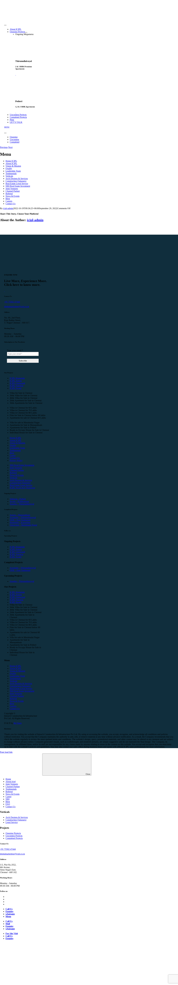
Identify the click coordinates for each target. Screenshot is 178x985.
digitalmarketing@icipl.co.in (16, 306)
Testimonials (11, 173)
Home (8, 779)
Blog (8, 198)
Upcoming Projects (14, 836)
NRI (7, 799)
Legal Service (12, 822)
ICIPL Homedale (17, 378)
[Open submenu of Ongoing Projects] (26, 32)
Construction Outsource (16, 181)
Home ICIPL (11, 161)
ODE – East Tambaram (20, 520)
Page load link (6, 752)
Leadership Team (13, 171)
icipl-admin (8, 208)
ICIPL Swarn (15, 388)
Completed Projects (14, 838)
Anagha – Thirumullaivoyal (22, 504)
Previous (4, 147)
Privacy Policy (16, 460)
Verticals (9, 176)
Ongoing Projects (13, 833)
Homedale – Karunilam (20, 522)
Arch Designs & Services (17, 178)
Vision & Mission (13, 166)
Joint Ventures (12, 188)
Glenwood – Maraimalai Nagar (23, 525)
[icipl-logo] (22, 19)
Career (13, 455)
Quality (9, 168)
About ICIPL (11, 163)
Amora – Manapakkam (20, 515)
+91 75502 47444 (12, 302)
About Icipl (11, 781)
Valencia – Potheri (18, 499)
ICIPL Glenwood (17, 383)
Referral (9, 193)
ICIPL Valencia (16, 386)
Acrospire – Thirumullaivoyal (23, 517)
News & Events (12, 196)
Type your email (15, 350)
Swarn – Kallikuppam (19, 501)
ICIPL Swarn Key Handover (22, 488)
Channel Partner (13, 191)
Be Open (18, 723)
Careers (9, 201)
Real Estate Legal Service (17, 183)
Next (10, 147)
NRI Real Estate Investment (18, 186)
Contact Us (10, 203)
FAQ (8, 804)
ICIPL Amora (16, 381)
